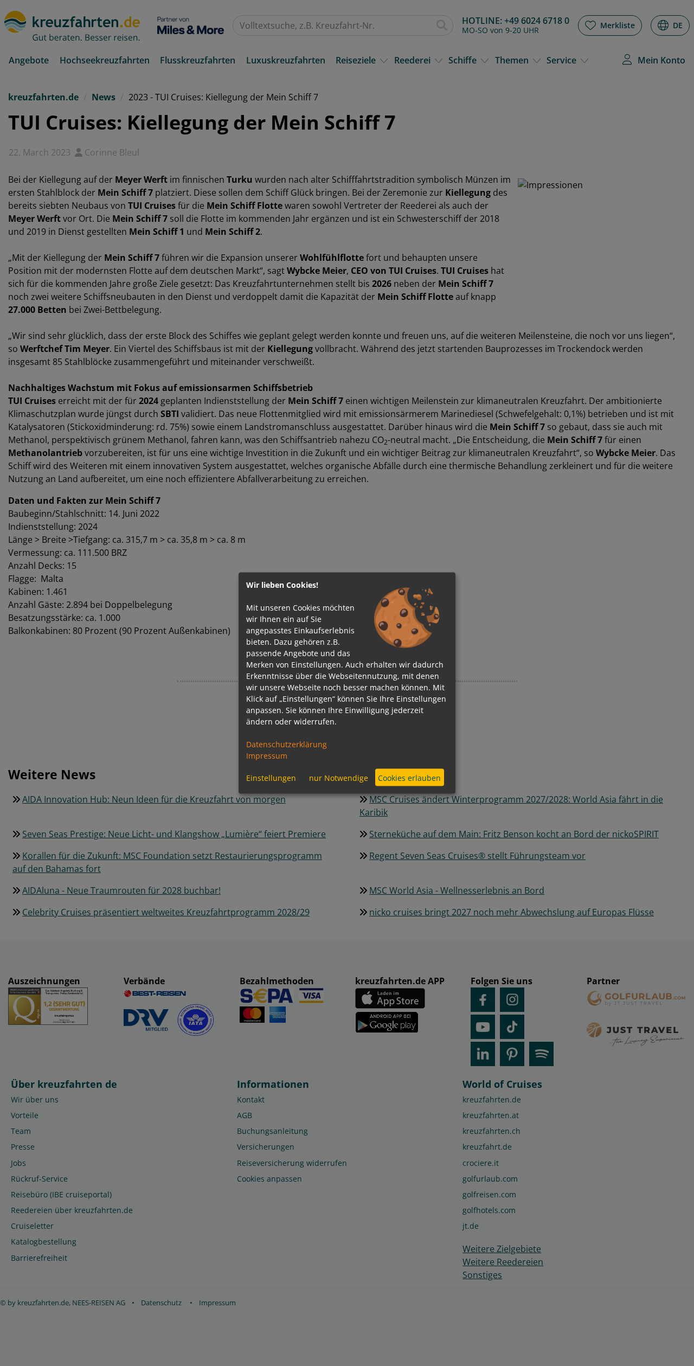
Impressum (266, 756)
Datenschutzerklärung (286, 744)
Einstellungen (271, 777)
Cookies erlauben (409, 777)
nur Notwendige (338, 777)
